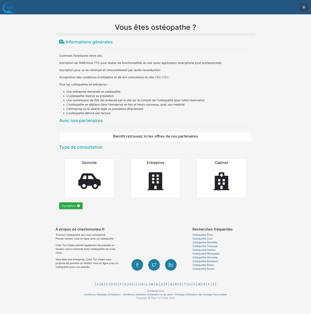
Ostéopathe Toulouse (204, 246)
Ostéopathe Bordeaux (205, 261)
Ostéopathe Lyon (202, 238)
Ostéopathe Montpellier (206, 253)
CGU (158, 77)
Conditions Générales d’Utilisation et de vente (148, 294)
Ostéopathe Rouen (203, 268)
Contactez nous (155, 291)
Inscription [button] (69, 206)
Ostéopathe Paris (202, 234)
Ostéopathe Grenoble (205, 257)
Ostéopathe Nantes (203, 249)
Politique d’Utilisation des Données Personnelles (201, 294)
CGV (165, 77)
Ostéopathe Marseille (204, 242)
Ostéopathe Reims (203, 264)
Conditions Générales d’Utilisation (102, 294)
